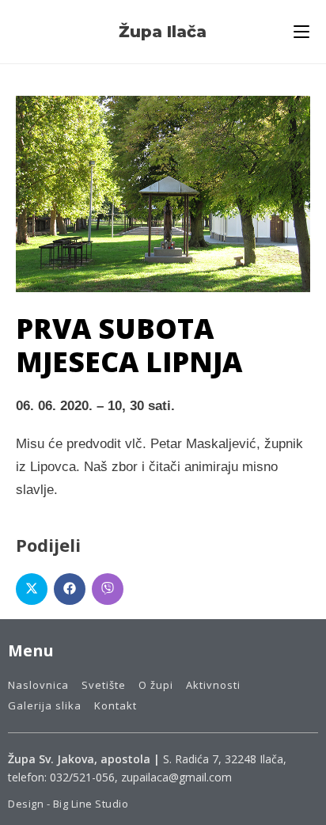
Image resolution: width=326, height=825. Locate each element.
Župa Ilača (163, 31)
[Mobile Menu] (301, 32)
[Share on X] (31, 589)
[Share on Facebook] (69, 589)
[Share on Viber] (107, 589)
